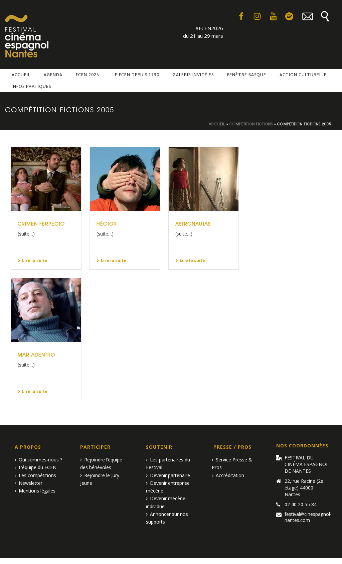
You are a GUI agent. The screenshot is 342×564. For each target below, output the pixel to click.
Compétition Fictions (251, 123)
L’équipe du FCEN (37, 467)
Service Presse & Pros (232, 463)
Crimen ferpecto (41, 223)
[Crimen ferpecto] (46, 179)
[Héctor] (125, 179)
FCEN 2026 (87, 74)
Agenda (53, 74)
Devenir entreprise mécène (168, 487)
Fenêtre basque (246, 74)
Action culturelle (303, 74)
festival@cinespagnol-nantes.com (308, 517)
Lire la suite (34, 260)
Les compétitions (37, 475)
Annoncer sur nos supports (167, 518)
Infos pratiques (31, 86)
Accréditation (230, 475)
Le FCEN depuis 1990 (136, 74)
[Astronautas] (204, 179)
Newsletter (30, 483)
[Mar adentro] (46, 310)
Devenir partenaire (170, 475)
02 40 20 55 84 (301, 505)
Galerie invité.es (193, 74)
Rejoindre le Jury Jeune (99, 479)
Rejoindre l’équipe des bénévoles (101, 463)
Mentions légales (37, 490)
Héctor (107, 223)
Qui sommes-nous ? (40, 459)
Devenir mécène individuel (165, 502)
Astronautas (193, 223)
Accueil (21, 74)
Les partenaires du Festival (168, 463)
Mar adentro (36, 354)
